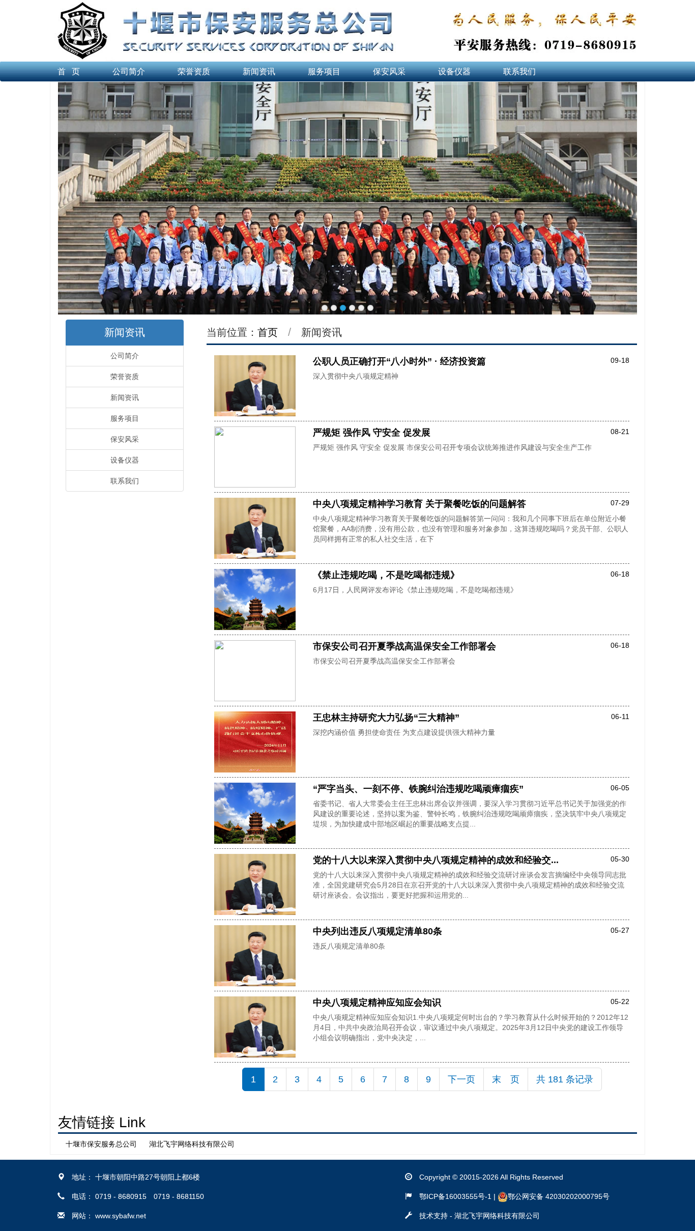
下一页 (461, 1079)
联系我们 (519, 71)
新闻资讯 (259, 71)
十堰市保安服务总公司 (101, 1144)
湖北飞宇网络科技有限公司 (192, 1144)
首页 (267, 332)
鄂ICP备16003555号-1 (455, 1196)
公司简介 (128, 71)
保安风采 (389, 71)
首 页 (68, 71)
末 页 (505, 1079)
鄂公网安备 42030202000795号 (559, 1196)
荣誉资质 (194, 71)
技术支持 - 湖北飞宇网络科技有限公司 (479, 1216)
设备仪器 (454, 71)
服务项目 (324, 71)
